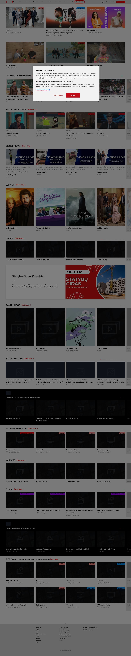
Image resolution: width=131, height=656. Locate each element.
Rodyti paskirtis (58, 95)
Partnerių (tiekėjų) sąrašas (43, 90)
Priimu (73, 95)
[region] (66, 83)
